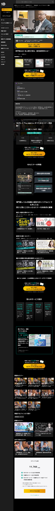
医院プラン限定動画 (6, 39)
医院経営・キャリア (19, 416)
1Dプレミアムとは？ (6, 16)
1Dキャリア (3, 62)
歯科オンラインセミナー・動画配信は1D (23, 5)
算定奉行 (2, 52)
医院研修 (3, 42)
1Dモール (3, 59)
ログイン (8, 12)
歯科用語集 (3, 57)
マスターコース (5, 28)
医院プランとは (5, 48)
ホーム (2, 20)
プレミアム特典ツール (6, 23)
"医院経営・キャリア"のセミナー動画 (42, 5)
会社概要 (2, 64)
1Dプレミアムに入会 (6, 9)
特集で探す (3, 31)
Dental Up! (4, 45)
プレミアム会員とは (34, 495)
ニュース (2, 54)
